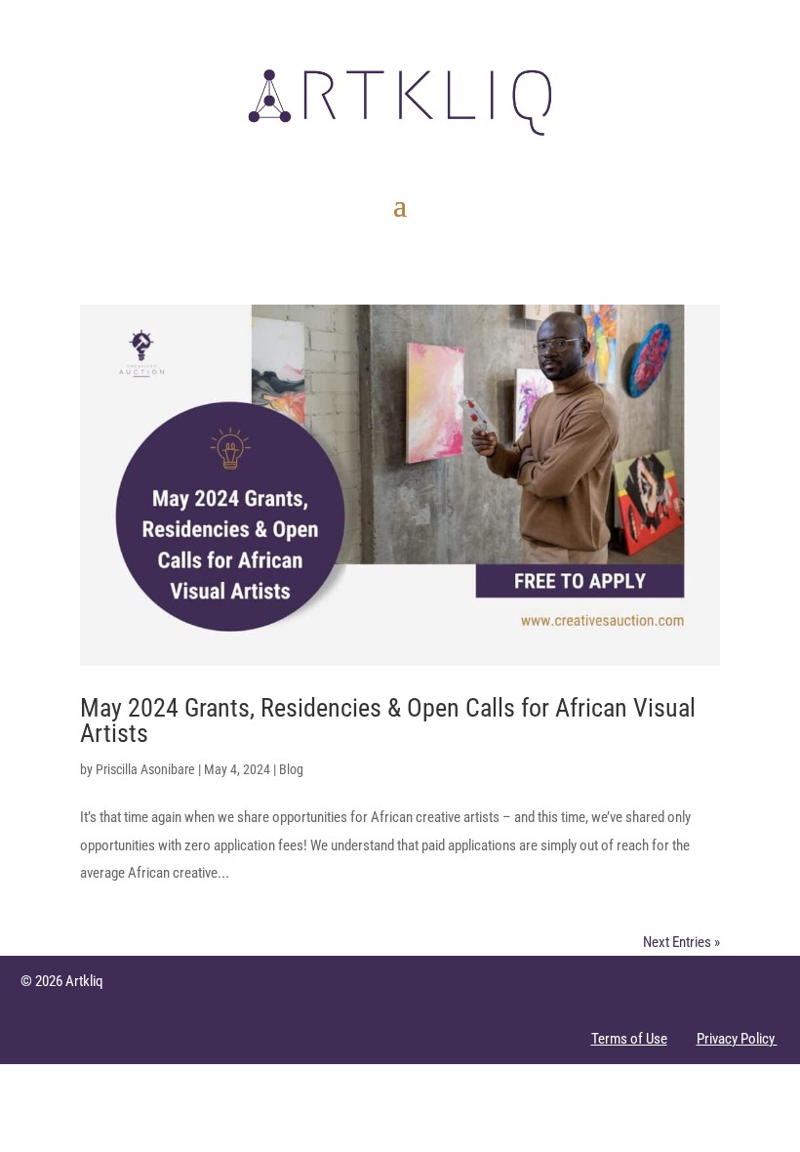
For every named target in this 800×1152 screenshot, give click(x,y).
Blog (291, 769)
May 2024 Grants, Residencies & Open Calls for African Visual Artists (388, 720)
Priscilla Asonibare (145, 769)
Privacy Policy (737, 1039)
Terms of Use (629, 1039)
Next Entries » (681, 942)
